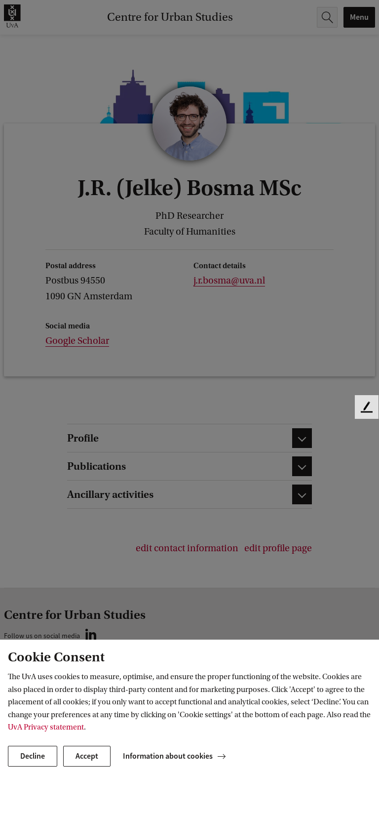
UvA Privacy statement (46, 727)
